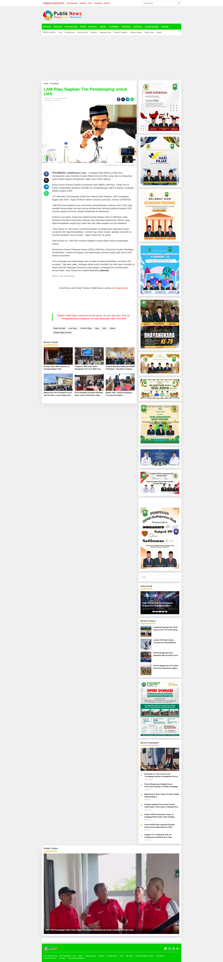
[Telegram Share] (128, 99)
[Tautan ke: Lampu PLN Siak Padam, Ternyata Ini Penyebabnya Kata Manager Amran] (146, 644)
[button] (179, 3)
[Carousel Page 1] (153, 611)
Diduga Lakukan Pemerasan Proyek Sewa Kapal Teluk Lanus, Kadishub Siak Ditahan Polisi (161, 805)
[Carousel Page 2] (157, 611)
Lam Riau (72, 328)
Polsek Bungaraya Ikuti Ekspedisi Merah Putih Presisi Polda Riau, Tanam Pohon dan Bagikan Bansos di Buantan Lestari (166, 654)
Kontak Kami (112, 956)
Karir (121, 956)
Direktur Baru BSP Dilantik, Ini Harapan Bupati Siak (57, 368)
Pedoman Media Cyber (144, 956)
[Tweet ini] (123, 99)
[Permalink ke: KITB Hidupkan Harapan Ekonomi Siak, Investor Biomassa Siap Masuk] (89, 382)
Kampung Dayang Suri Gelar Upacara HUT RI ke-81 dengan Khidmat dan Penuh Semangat (166, 628)
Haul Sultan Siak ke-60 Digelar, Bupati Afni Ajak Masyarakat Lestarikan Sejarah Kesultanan (158, 604)
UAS (104, 328)
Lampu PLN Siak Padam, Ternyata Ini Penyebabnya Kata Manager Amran (164, 641)
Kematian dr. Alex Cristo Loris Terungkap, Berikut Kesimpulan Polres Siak (160, 775)
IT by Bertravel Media (76, 958)
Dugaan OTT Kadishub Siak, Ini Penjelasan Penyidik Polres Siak (158, 836)
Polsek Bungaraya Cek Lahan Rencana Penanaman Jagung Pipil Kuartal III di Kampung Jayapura (165, 667)
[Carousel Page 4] (163, 611)
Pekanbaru (47, 100)
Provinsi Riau (86, 328)
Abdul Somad (59, 328)
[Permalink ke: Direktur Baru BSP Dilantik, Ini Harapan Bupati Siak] (58, 356)
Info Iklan (129, 956)
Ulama (112, 328)
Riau (97, 328)
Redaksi (101, 956)
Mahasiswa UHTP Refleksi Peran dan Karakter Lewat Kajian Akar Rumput (58, 394)
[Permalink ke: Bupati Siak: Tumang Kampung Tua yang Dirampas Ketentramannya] (120, 382)
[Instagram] (173, 948)
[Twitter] (169, 948)
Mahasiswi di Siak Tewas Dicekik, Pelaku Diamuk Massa (161, 795)
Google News (121, 288)
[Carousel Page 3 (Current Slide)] (160, 611)
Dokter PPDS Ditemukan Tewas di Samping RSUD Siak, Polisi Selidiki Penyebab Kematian (159, 815)
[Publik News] (62, 15)
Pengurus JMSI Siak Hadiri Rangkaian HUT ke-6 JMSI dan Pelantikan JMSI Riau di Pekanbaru (87, 368)
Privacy (62, 958)
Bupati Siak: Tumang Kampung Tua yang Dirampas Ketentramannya (119, 394)
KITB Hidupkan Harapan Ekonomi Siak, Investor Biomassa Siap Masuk (89, 394)
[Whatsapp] (132, 99)
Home (80, 956)
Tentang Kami (90, 956)
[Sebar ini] (119, 99)
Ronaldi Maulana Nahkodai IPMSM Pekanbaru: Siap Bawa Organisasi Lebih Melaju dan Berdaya (120, 368)
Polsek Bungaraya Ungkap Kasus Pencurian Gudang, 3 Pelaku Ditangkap (161, 785)
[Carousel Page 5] (166, 611)
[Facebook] (165, 948)
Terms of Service (50, 958)
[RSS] (177, 948)
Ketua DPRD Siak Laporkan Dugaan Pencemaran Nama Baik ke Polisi (159, 826)
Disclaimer (160, 956)
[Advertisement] (111, 58)
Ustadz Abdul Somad (62, 332)
